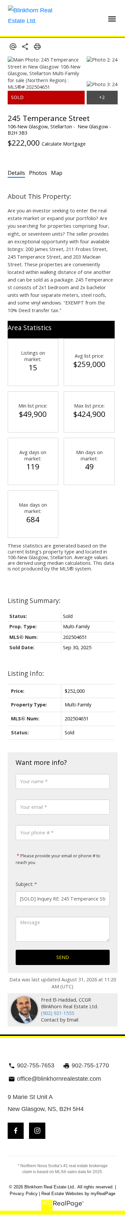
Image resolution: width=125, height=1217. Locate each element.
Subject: (24, 884)
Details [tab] (16, 173)
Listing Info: (26, 673)
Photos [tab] (38, 173)
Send (62, 957)
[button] (16, 1131)
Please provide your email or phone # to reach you (58, 859)
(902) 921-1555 (57, 1013)
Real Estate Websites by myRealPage (78, 1193)
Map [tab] (56, 173)
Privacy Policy (24, 1193)
